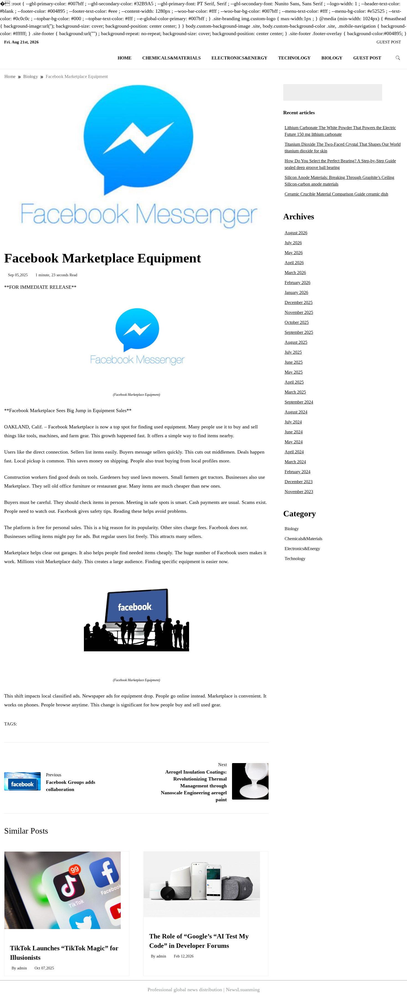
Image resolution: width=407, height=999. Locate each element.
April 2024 (294, 451)
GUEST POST (389, 42)
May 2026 (294, 252)
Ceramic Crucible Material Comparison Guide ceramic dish (336, 194)
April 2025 (294, 382)
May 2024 (294, 441)
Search (394, 92)
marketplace (70, 724)
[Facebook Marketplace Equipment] (136, 337)
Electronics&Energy (239, 58)
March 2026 (295, 272)
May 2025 (294, 372)
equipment (30, 724)
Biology (331, 58)
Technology (294, 58)
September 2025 (299, 332)
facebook (50, 724)
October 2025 (297, 322)
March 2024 (295, 461)
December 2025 (299, 302)
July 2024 (293, 422)
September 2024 (299, 402)
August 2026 (296, 232)
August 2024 (296, 412)
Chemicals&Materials (171, 58)
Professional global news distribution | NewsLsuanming (204, 989)
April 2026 (294, 262)
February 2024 (297, 471)
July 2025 (293, 352)
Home (125, 58)
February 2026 (297, 282)
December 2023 (299, 481)
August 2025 (296, 342)
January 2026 (296, 292)
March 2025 (295, 392)
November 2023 (299, 491)
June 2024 (294, 432)
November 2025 (299, 312)
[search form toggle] (398, 58)
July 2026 (293, 242)
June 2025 (294, 362)
